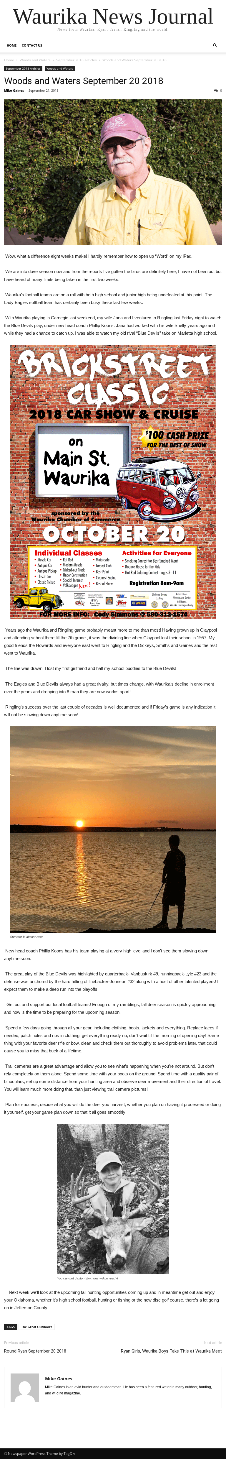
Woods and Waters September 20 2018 (83, 80)
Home (11, 45)
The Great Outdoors (36, 1327)
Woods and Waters (35, 60)
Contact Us (32, 45)
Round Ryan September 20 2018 (35, 1351)
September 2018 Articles (76, 60)
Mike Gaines (14, 90)
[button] (215, 45)
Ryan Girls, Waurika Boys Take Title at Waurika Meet (171, 1351)
